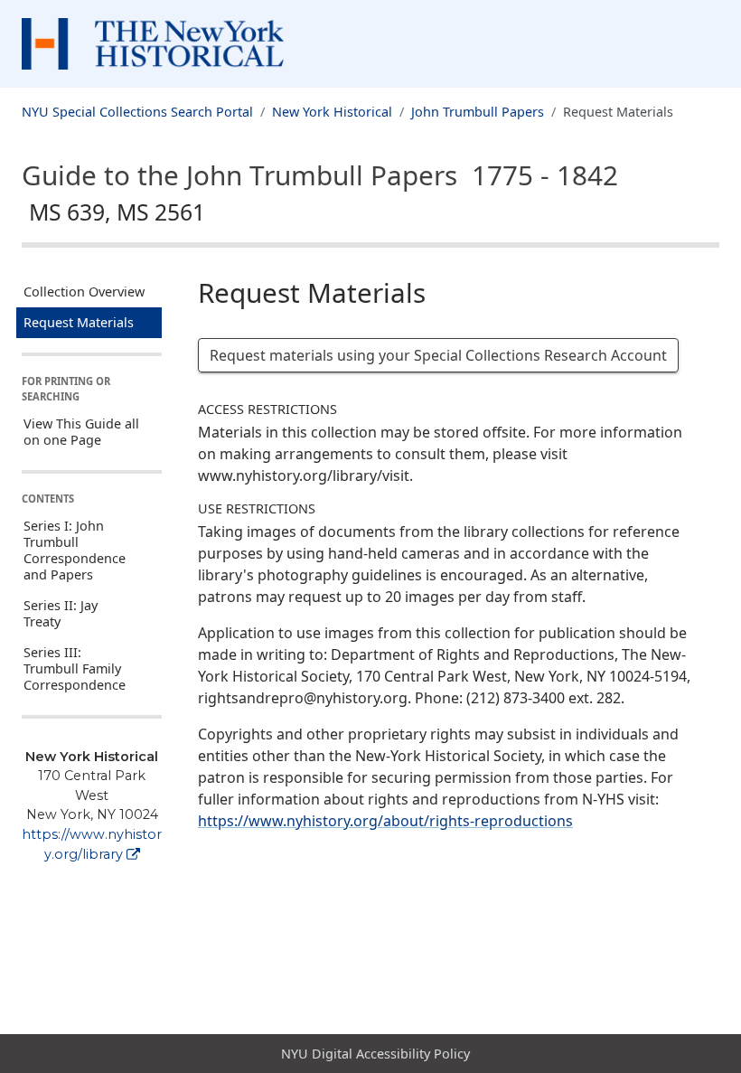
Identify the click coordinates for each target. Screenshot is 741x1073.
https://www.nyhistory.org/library (92, 844)
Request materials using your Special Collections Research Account (438, 355)
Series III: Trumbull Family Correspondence (74, 668)
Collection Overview (84, 291)
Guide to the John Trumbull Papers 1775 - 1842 (320, 191)
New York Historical (332, 111)
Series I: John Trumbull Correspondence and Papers (74, 550)
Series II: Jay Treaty (60, 613)
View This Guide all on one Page (81, 431)
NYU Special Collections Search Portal (137, 111)
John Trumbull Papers (477, 111)
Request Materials (78, 322)
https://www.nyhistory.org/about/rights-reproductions (385, 821)
